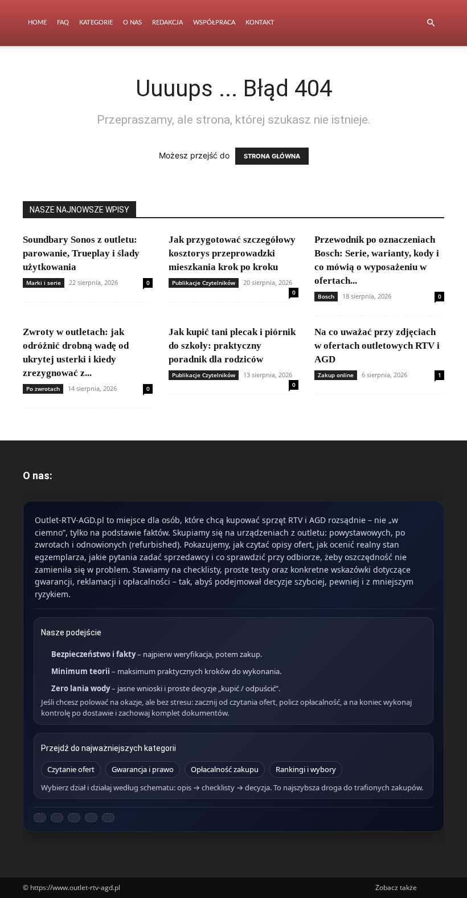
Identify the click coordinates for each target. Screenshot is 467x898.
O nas (132, 22)
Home (37, 22)
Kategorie (96, 22)
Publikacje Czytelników (203, 283)
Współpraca (214, 22)
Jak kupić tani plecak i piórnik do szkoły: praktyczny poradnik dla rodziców (232, 345)
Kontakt (260, 22)
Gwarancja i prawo (143, 769)
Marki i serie (43, 283)
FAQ (63, 22)
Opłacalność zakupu (225, 769)
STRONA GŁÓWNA (272, 156)
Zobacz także (396, 887)
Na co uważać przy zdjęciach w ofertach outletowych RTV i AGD (377, 345)
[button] (430, 23)
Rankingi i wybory (306, 769)
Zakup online (336, 375)
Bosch (326, 296)
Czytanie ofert (71, 769)
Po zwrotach (43, 389)
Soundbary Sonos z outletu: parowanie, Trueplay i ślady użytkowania (81, 253)
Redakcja (167, 22)
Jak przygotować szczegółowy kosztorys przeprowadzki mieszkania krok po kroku (232, 253)
